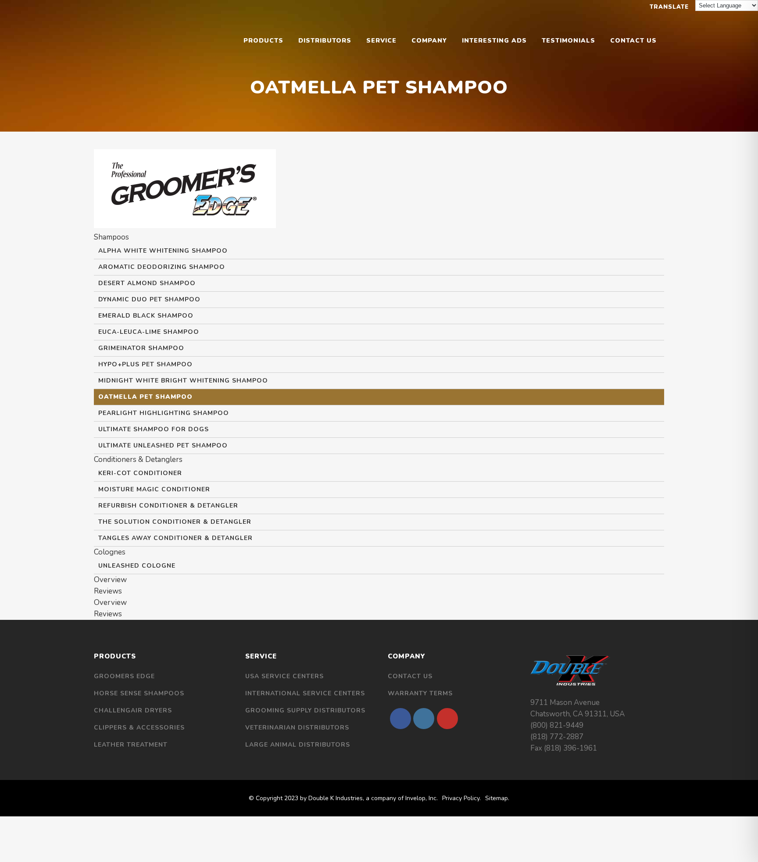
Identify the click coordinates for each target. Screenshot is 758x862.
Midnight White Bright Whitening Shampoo (183, 380)
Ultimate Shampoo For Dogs (153, 429)
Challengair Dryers (133, 710)
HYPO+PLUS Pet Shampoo (145, 364)
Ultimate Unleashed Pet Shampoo (163, 445)
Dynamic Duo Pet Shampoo (149, 299)
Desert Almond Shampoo (147, 283)
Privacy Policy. (461, 798)
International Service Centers (305, 693)
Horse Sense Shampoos (139, 693)
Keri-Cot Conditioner (140, 473)
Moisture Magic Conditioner (154, 489)
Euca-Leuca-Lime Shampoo (148, 332)
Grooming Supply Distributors (305, 710)
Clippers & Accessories (139, 727)
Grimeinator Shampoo (141, 348)
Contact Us (410, 676)
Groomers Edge (124, 676)
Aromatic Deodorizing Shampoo (161, 267)
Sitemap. (497, 798)
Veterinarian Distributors (297, 727)
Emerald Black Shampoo (145, 315)
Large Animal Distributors (297, 744)
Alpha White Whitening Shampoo (163, 251)
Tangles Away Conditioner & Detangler (175, 538)
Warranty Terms (420, 693)
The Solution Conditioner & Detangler (174, 522)
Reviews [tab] (108, 591)
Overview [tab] (110, 580)
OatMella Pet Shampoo (145, 397)
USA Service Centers (284, 676)
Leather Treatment (131, 744)
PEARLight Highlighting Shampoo (163, 413)
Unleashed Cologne (136, 566)
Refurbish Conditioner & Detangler (168, 505)
